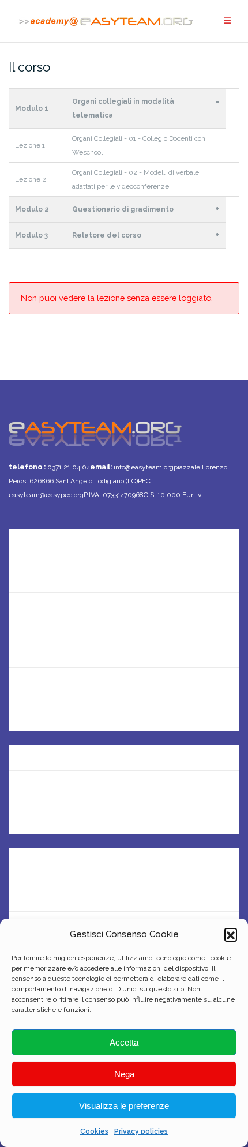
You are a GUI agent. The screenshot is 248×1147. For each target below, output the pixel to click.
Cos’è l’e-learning (44, 685)
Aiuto (20, 648)
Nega (124, 1074)
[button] (230, 934)
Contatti (26, 573)
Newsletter (32, 611)
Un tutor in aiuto (42, 723)
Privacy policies (141, 1131)
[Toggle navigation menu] (227, 21)
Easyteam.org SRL (46, 751)
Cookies (94, 1131)
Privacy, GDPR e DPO (51, 789)
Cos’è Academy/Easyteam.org (71, 536)
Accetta (124, 1042)
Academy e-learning (51, 826)
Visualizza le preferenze (124, 1106)
